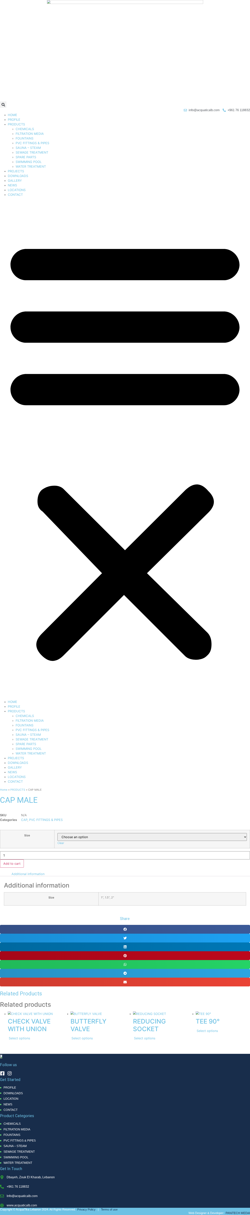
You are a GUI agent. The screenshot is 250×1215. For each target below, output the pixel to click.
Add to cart (12, 863)
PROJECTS (16, 171)
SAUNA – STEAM (28, 148)
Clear (60, 843)
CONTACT (15, 195)
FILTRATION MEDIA (30, 134)
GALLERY (15, 180)
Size (27, 835)
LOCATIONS (17, 190)
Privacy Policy (86, 1209)
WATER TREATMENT (31, 166)
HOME (12, 115)
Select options (19, 1038)
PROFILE (14, 120)
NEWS (12, 185)
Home (3, 789)
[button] (3, 104)
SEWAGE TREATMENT (32, 152)
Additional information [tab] (28, 874)
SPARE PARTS (26, 157)
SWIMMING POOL (29, 162)
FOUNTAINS (24, 138)
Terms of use (109, 1209)
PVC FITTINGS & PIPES (32, 143)
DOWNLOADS (18, 176)
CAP (24, 820)
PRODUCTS (16, 124)
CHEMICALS (25, 129)
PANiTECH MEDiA (238, 1213)
